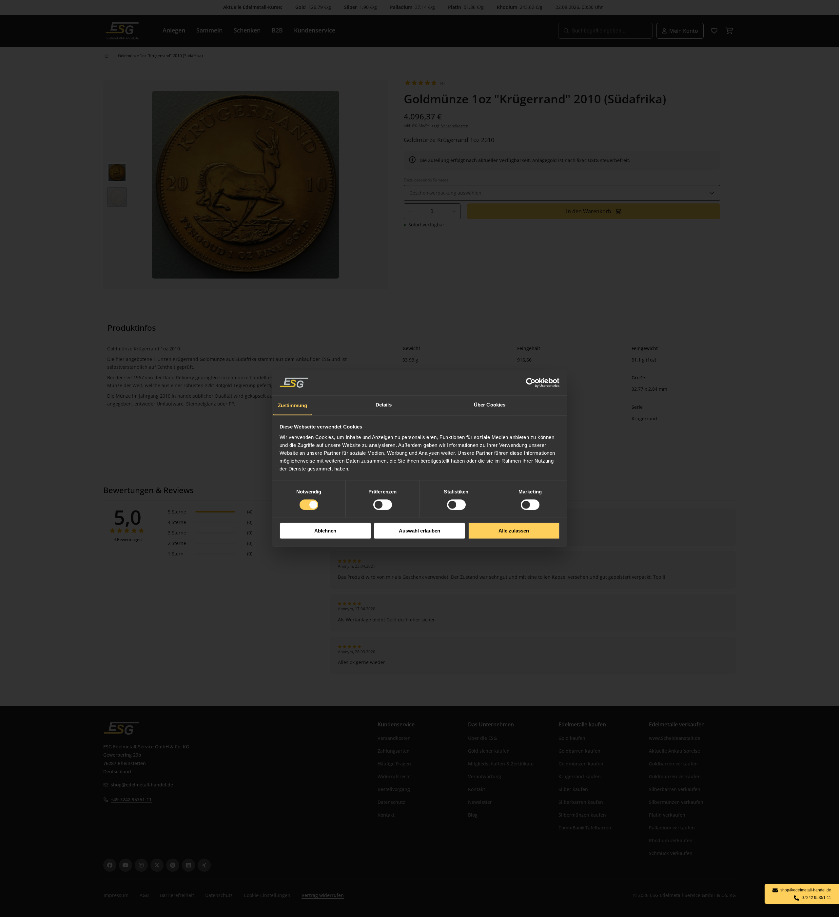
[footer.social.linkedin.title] (188, 865)
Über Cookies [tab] (489, 404)
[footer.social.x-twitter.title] (157, 865)
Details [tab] (384, 404)
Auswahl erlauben (419, 531)
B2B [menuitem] (277, 30)
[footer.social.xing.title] (204, 865)
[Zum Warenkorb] (729, 30)
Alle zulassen (513, 531)
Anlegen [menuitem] (174, 30)
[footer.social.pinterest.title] (172, 865)
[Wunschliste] (714, 30)
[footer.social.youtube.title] (125, 865)
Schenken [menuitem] (247, 30)
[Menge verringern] (410, 211)
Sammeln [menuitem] (209, 30)
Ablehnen (325, 531)
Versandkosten (454, 126)
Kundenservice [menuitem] (314, 30)
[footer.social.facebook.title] (109, 865)
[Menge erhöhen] (454, 211)
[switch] (382, 504)
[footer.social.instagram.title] (141, 865)
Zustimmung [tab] (292, 405)
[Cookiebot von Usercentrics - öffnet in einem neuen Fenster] (531, 382)
